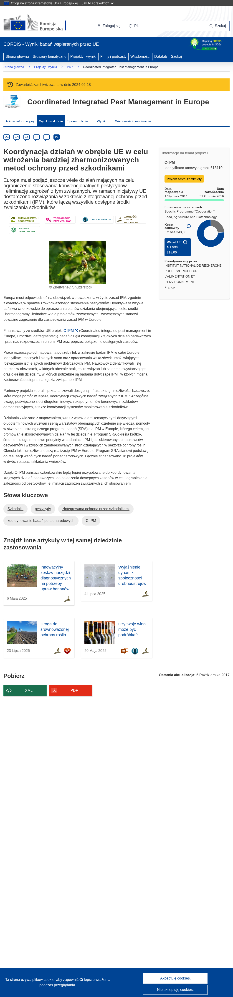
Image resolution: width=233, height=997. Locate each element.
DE (7, 136)
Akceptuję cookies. (175, 978)
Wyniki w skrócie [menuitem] (51, 121)
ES (26, 136)
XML (29, 690)
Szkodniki (15, 509)
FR (36, 136)
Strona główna (17, 56)
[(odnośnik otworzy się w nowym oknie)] (40, 23)
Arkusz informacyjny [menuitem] (20, 121)
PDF (74, 690)
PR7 (70, 67)
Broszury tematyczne (49, 56)
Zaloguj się (112, 26)
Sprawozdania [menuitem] (77, 121)
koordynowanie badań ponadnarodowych (41, 521)
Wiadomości (140, 56)
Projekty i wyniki (83, 56)
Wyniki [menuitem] (101, 121)
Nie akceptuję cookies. (175, 990)
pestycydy (43, 509)
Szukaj (176, 56)
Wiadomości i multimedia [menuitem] (133, 121)
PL (56, 136)
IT (47, 136)
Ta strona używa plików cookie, (30, 980)
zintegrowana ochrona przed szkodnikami (95, 509)
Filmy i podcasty (113, 56)
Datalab (160, 56)
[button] (133, 26)
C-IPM (69, 331)
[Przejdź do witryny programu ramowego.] (11, 101)
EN (17, 136)
